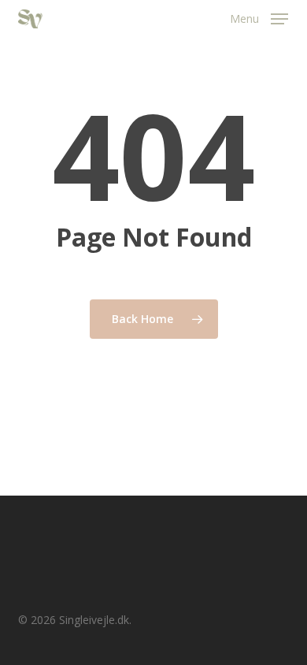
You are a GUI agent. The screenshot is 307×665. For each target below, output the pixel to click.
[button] (259, 17)
